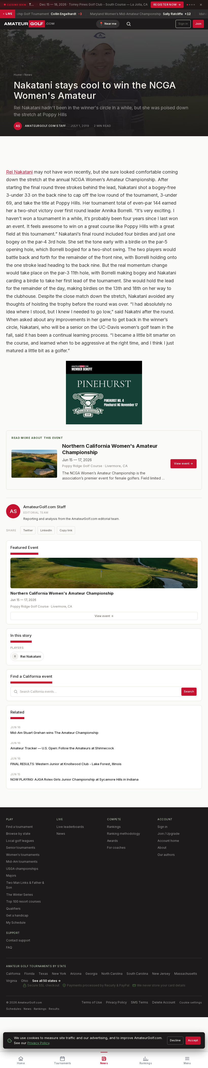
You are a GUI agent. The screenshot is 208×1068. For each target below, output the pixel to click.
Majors (11, 875)
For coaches (116, 847)
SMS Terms (139, 1002)
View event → (104, 616)
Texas (43, 974)
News (28, 74)
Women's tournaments (23, 855)
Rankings (114, 827)
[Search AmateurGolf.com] (129, 24)
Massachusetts (185, 974)
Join (198, 23)
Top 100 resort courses (23, 901)
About (162, 847)
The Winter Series (19, 894)
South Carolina (137, 974)
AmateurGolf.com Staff (45, 126)
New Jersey (161, 974)
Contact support (18, 940)
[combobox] (104, 692)
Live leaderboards (70, 827)
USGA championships (22, 869)
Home (18, 74)
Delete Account (163, 1002)
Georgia (91, 974)
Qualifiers (13, 908)
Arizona (75, 974)
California (13, 974)
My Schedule (16, 922)
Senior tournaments (20, 847)
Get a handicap (17, 915)
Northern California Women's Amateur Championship (62, 593)
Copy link (66, 530)
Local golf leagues (20, 841)
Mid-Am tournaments (22, 861)
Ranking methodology (123, 833)
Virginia (11, 981)
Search (189, 691)
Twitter (28, 530)
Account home (168, 841)
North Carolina (112, 974)
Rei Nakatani (19, 172)
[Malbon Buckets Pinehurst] (104, 392)
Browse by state (18, 833)
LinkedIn (46, 530)
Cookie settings (190, 1002)
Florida (29, 974)
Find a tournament (19, 827)
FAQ (9, 947)
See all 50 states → (46, 981)
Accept (193, 1040)
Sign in (183, 23)
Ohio (24, 981)
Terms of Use (91, 1002)
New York (59, 974)
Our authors (166, 855)
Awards (112, 841)
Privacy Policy (116, 1002)
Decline (175, 1040)
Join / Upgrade (169, 833)
